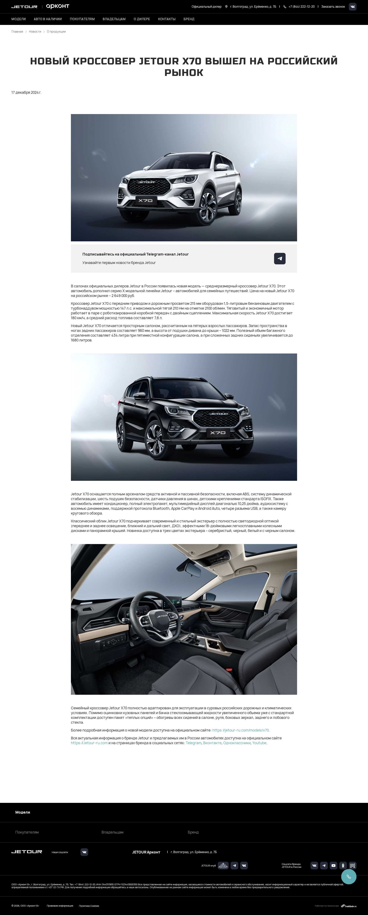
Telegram (193, 743)
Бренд (193, 832)
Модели (22, 812)
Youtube (259, 743)
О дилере (142, 19)
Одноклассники (237, 743)
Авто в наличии (48, 19)
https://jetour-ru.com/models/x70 (240, 730)
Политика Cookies (89, 905)
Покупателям (27, 832)
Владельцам (112, 832)
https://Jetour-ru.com (89, 743)
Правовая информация (60, 905)
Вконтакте (212, 743)
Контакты (167, 19)
